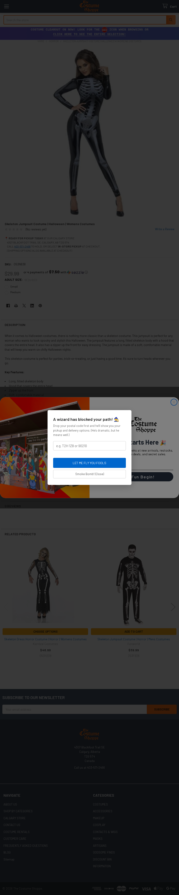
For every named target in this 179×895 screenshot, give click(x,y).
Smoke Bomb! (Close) (89, 474)
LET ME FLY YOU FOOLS (89, 463)
